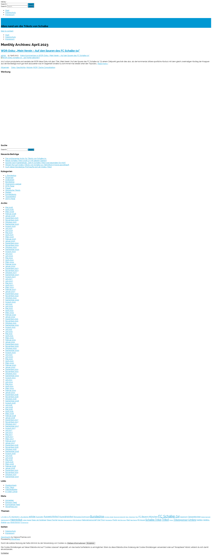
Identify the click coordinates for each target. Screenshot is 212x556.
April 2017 (9, 437)
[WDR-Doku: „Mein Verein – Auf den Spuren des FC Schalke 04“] (106, 58)
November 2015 (11, 472)
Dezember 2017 (11, 420)
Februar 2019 (10, 390)
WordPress (15, 539)
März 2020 (9, 363)
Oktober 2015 (10, 475)
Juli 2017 (8, 430)
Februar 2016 (10, 466)
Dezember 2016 (11, 445)
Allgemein (5, 67)
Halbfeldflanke (11, 489)
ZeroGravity (6, 537)
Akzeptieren (90, 543)
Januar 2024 (10, 266)
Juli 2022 (8, 304)
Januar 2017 (10, 443)
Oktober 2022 (11, 298)
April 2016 (9, 462)
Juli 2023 (8, 279)
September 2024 (12, 249)
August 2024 (10, 252)
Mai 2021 (8, 334)
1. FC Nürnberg (13, 517)
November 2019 (11, 371)
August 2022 (10, 302)
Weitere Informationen (76, 543)
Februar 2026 (10, 214)
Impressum (9, 15)
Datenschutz (10, 13)
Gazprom (184, 517)
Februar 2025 (10, 239)
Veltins (200, 520)
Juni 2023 (9, 281)
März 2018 (9, 414)
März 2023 (9, 287)
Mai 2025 (9, 233)
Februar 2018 (10, 416)
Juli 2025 (8, 228)
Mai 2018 (9, 409)
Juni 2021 (9, 331)
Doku (13, 67)
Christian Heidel (108, 517)
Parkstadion (108, 520)
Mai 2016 (9, 460)
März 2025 (9, 237)
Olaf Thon (101, 520)
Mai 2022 (9, 308)
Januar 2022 (10, 317)
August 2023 (10, 277)
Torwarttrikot (10, 197)
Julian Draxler (27, 520)
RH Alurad (141, 520)
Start (7, 10)
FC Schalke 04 (169, 516)
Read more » (103, 64)
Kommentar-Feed (12, 505)
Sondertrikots (10, 194)
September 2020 (12, 350)
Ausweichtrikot (51, 516)
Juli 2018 (8, 405)
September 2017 (12, 426)
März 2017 (9, 439)
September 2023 (12, 275)
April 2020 (9, 361)
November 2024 (12, 245)
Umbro (192, 519)
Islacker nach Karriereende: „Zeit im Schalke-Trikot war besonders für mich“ (35, 163)
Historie (29, 67)
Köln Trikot (9, 487)
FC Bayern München (148, 516)
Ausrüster (39, 517)
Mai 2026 (9, 207)
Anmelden (9, 500)
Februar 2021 (10, 340)
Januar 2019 (10, 392)
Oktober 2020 (11, 348)
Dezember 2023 (11, 268)
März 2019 (9, 388)
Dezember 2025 (11, 218)
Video (8, 522)
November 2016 (11, 447)
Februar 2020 (10, 365)
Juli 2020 (8, 355)
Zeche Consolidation (46, 67)
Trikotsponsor (180, 519)
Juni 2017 (9, 432)
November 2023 (12, 270)
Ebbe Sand (132, 517)
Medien (8, 192)
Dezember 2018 (11, 395)
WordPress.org (11, 507)
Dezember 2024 (12, 243)
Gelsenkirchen (194, 517)
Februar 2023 (10, 289)
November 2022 (12, 296)
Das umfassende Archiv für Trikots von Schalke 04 (25, 158)
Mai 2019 (9, 384)
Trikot (165, 519)
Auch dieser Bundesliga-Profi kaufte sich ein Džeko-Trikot (28, 167)
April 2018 (9, 411)
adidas (32, 516)
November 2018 (11, 397)
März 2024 (9, 262)
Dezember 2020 (12, 344)
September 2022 (12, 300)
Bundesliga (9, 182)
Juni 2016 (9, 458)
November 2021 (11, 321)
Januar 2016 (10, 468)
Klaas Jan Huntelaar (39, 520)
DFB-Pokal (9, 186)
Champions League (13, 184)
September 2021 (12, 325)
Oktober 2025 (11, 222)
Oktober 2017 (10, 424)
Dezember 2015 (11, 470)
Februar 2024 (10, 264)
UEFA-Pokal (10, 199)
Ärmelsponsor (24, 522)
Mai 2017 (8, 435)
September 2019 (12, 376)
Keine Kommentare (54, 55)
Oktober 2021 (10, 323)
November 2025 (12, 220)
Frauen (8, 188)
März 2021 (9, 338)
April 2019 (9, 386)
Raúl (128, 520)
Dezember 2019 (11, 369)
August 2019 (10, 378)
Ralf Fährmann (122, 520)
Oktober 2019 (10, 374)
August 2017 (10, 428)
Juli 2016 (8, 456)
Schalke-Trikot (13, 20)
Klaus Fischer (52, 520)
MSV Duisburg (77, 520)
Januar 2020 (10, 367)
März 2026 (9, 212)
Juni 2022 (9, 306)
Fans (137, 517)
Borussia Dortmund (82, 517)
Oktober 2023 (11, 273)
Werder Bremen (15, 522)
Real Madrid (133, 520)
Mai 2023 (9, 283)
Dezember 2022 (11, 294)
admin (3, 55)
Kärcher (60, 520)
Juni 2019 (9, 382)
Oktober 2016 (10, 449)
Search (4, 4)
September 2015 (12, 477)
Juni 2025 (9, 231)
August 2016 (10, 453)
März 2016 (9, 464)
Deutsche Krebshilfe (119, 517)
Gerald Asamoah (205, 517)
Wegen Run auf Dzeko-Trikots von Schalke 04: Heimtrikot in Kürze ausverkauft (37, 165)
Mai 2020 (9, 359)
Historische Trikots (12, 190)
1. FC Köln (4, 517)
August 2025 (10, 226)
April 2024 (9, 260)
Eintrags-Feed (11, 502)
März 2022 (9, 313)
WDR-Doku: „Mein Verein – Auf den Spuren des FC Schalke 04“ (40, 50)
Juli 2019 (8, 380)
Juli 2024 (8, 254)
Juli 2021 (8, 329)
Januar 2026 (10, 216)
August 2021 (10, 327)
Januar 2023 (10, 292)
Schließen (5, 553)
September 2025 (12, 224)
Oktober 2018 (10, 399)
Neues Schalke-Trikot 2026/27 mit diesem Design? (26, 161)
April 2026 (9, 209)
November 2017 (11, 422)
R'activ (115, 520)
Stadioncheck (10, 485)
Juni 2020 (9, 357)
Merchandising (68, 520)
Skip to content (7, 31)
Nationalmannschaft (89, 520)
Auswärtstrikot (66, 516)
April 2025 (9, 235)
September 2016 (12, 451)
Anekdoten (9, 180)
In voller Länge (11, 492)
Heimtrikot (16, 519)
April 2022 (9, 310)
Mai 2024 (9, 258)
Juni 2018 (9, 407)
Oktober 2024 (11, 247)
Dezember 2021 (11, 319)
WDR (35, 67)
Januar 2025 (10, 241)
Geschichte (21, 67)
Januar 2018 (10, 418)
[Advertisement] (106, 108)
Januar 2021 (10, 342)
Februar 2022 (10, 315)
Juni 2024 (9, 256)
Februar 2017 (10, 441)
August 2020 (10, 353)
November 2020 (12, 346)
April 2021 (9, 336)
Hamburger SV (5, 520)
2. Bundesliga (10, 175)
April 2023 (9, 285)
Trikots (171, 520)
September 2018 (12, 401)
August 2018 (10, 403)
